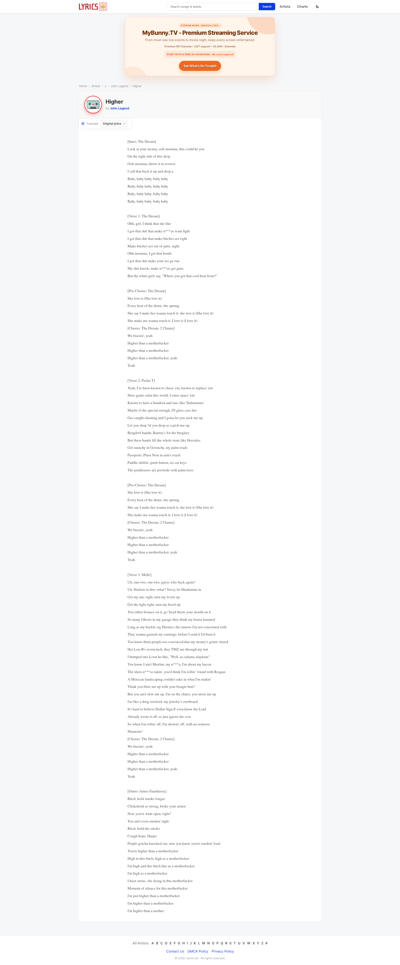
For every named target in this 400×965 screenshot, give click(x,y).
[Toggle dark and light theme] (317, 6)
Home (83, 86)
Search (266, 6)
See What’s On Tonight (200, 66)
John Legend (119, 86)
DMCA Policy (198, 951)
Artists (285, 6)
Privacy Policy (223, 951)
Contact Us (175, 951)
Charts (302, 6)
